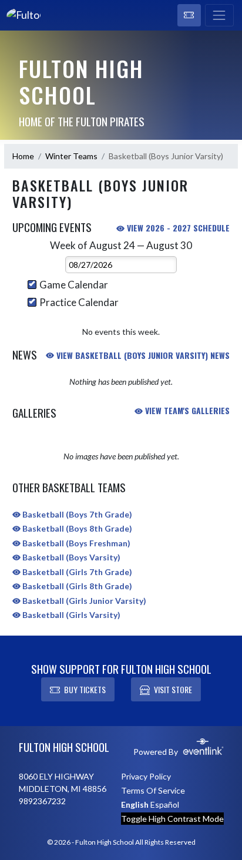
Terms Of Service (153, 790)
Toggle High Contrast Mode (172, 819)
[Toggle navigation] (219, 15)
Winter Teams (71, 156)
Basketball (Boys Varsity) (70, 557)
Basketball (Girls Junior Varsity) (83, 601)
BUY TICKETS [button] (85, 689)
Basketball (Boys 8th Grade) (76, 528)
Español (164, 804)
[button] (189, 15)
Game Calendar (73, 284)
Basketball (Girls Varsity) (70, 615)
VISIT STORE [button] (173, 689)
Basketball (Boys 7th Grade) (76, 514)
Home (23, 156)
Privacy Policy (146, 776)
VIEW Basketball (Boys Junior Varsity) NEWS (142, 355)
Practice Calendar (79, 302)
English (135, 804)
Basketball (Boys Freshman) (75, 543)
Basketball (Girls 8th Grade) (76, 586)
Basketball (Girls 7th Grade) (76, 572)
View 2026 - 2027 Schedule (177, 227)
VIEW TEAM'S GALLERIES (186, 410)
